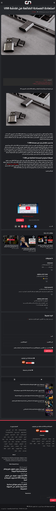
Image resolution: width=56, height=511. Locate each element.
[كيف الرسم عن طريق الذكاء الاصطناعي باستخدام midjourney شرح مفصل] (49, 404)
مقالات (25, 448)
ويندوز (53, 445)
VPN (16, 429)
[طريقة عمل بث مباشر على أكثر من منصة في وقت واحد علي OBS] (45, 239)
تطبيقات (24, 439)
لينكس (25, 446)
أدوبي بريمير (8, 429)
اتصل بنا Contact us (23, 508)
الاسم (51, 336)
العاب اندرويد (48, 441)
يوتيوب (44, 445)
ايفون (16, 436)
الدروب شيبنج (17, 432)
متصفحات (17, 446)
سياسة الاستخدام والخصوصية (12, 508)
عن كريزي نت (3, 508)
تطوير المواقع (12, 439)
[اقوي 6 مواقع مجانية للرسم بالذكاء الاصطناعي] (49, 412)
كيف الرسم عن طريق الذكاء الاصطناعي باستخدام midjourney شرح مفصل (28, 401)
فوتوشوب (16, 443)
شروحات (5, 441)
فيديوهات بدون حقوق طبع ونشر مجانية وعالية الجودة (32, 384)
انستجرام (38, 441)
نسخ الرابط (20, 220)
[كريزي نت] (28, 2)
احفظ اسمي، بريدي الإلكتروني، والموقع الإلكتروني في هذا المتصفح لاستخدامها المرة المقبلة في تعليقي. (33, 347)
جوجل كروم (18, 441)
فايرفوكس (21, 443)
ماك (21, 446)
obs (53, 438)
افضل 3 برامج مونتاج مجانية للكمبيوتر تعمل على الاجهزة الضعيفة (29, 396)
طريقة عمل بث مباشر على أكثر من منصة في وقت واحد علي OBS (45, 245)
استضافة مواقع (23, 432)
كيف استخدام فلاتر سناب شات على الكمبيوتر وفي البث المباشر (11, 245)
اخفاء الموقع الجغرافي (36, 438)
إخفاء (45, 80)
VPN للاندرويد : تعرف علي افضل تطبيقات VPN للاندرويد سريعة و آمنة (29, 390)
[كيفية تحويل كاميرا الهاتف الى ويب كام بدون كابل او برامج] (28, 241)
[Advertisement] (28, 66)
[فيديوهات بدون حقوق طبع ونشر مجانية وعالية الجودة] (49, 386)
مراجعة (12, 446)
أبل (12, 429)
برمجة (9, 436)
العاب (53, 441)
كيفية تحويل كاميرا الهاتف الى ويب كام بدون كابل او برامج (29, 249)
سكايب (39, 443)
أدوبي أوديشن (44, 438)
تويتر (7, 439)
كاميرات (5, 443)
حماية (43, 443)
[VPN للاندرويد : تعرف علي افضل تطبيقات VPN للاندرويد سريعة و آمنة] (49, 392)
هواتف (5, 448)
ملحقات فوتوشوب (19, 448)
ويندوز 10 (48, 445)
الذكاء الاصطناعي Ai (9, 432)
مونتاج (31, 443)
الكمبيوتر (6, 434)
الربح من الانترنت (23, 434)
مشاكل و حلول (6, 446)
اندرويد (43, 441)
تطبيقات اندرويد (18, 439)
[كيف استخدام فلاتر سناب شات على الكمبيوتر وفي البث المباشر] (10, 239)
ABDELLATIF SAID (42, 274)
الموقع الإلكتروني (24, 342)
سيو (9, 441)
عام (25, 443)
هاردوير (9, 448)
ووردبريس (24, 450)
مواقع (35, 443)
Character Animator (22, 429)
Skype (49, 438)
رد (51, 269)
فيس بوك (10, 443)
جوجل (3, 439)
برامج (53, 443)
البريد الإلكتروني (49, 342)
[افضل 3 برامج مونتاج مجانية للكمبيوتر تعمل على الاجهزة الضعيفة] (49, 397)
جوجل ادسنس (48, 443)
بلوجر (5, 436)
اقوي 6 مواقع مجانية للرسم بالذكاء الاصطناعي (33, 409)
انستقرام (33, 441)
